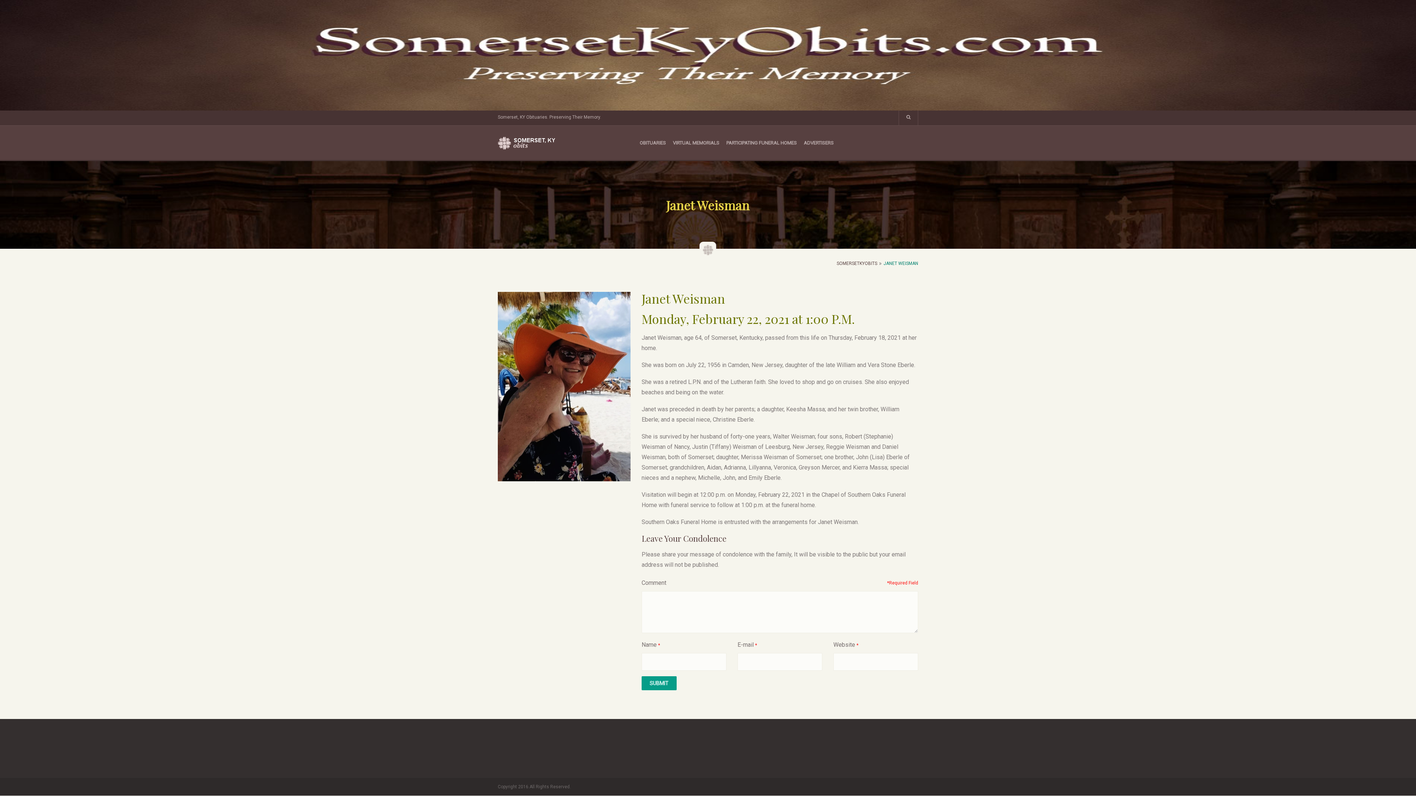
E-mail (746, 644)
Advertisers (819, 143)
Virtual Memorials (696, 143)
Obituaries (653, 143)
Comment (654, 582)
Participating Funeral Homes (761, 143)
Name (649, 644)
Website (844, 644)
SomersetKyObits (857, 263)
